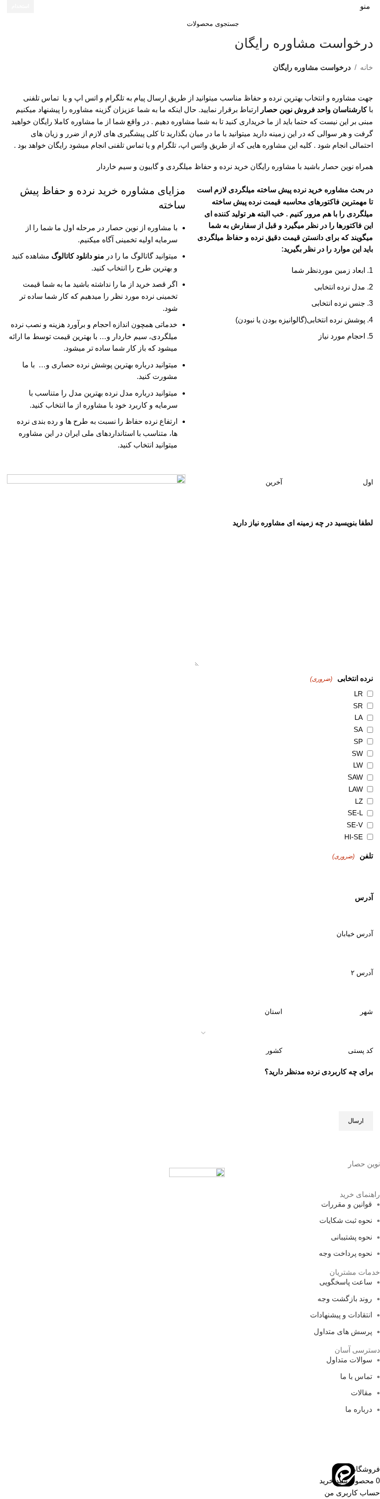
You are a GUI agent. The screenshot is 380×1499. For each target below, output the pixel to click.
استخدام (20, 6)
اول (368, 482)
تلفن (352, 856)
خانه (366, 67)
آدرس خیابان (354, 934)
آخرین (274, 482)
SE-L (355, 813)
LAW (355, 789)
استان (273, 1011)
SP (358, 741)
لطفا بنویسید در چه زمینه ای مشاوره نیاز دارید (303, 523)
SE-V (355, 825)
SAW (355, 777)
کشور (274, 1050)
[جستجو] (144, 23)
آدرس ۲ (362, 972)
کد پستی (360, 1050)
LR (358, 694)
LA (359, 717)
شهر (366, 1011)
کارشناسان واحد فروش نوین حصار (313, 109)
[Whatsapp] (368, 1474)
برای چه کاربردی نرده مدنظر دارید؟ (319, 1072)
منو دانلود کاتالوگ (77, 256)
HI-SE (353, 837)
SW (357, 753)
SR (358, 706)
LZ (359, 801)
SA (358, 729)
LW (358, 765)
